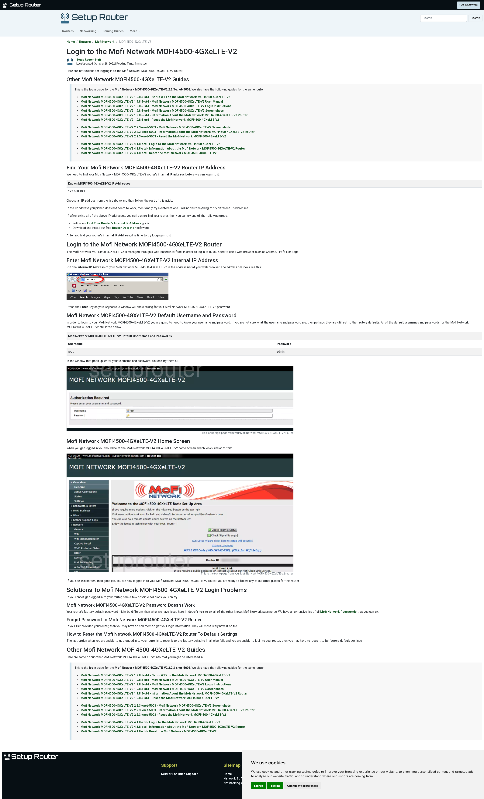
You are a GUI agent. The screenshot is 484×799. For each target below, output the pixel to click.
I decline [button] (275, 785)
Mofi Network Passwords (338, 611)
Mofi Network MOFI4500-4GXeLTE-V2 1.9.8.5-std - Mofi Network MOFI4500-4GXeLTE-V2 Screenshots (152, 110)
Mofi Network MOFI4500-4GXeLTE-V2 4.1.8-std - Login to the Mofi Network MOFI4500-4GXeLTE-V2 (150, 144)
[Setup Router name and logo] (22, 5)
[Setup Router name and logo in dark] (94, 18)
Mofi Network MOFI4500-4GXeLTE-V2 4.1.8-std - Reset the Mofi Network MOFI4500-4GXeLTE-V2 (148, 153)
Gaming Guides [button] (113, 31)
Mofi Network (105, 42)
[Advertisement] (33, 93)
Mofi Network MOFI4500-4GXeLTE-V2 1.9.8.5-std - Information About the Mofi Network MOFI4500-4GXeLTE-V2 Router (164, 115)
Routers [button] (68, 31)
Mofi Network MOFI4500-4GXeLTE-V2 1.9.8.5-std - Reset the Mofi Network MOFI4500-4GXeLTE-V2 (150, 120)
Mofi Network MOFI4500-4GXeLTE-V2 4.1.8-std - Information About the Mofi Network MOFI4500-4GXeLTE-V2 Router (163, 148)
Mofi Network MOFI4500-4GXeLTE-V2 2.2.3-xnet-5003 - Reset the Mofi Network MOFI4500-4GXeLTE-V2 (153, 136)
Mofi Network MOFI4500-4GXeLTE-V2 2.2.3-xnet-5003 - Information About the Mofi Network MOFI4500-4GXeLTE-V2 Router (168, 132)
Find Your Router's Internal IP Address (114, 223)
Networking (76, 5)
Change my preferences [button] (302, 785)
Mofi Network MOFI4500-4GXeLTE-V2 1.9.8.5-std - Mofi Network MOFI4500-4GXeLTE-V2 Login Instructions (156, 106)
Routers (59, 5)
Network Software (236, 778)
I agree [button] (258, 785)
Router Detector (124, 228)
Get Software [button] (468, 5)
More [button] (134, 31)
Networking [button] (88, 31)
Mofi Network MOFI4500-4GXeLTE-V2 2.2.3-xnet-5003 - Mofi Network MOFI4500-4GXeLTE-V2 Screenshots (156, 127)
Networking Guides (237, 783)
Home (71, 42)
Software (94, 5)
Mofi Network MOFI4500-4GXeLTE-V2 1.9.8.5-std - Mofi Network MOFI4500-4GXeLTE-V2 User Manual (152, 101)
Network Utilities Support (179, 774)
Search (475, 18)
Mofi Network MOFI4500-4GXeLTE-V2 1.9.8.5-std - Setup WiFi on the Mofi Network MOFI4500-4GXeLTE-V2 (155, 97)
